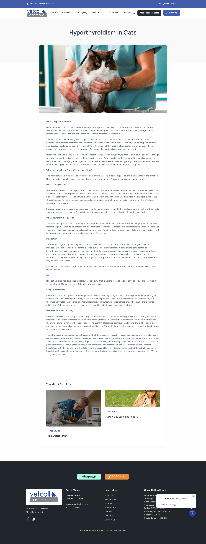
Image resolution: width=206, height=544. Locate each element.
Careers (108, 511)
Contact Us (110, 519)
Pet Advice (113, 12)
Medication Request (149, 12)
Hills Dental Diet (56, 435)
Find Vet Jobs (120, 530)
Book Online (171, 12)
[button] (192, 513)
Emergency (82, 12)
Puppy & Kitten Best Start (121, 416)
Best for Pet (97, 12)
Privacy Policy (86, 530)
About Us (109, 495)
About (53, 12)
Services (66, 12)
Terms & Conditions (103, 530)
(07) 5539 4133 (169, 4)
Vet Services (110, 499)
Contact (127, 12)
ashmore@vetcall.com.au (76, 504)
